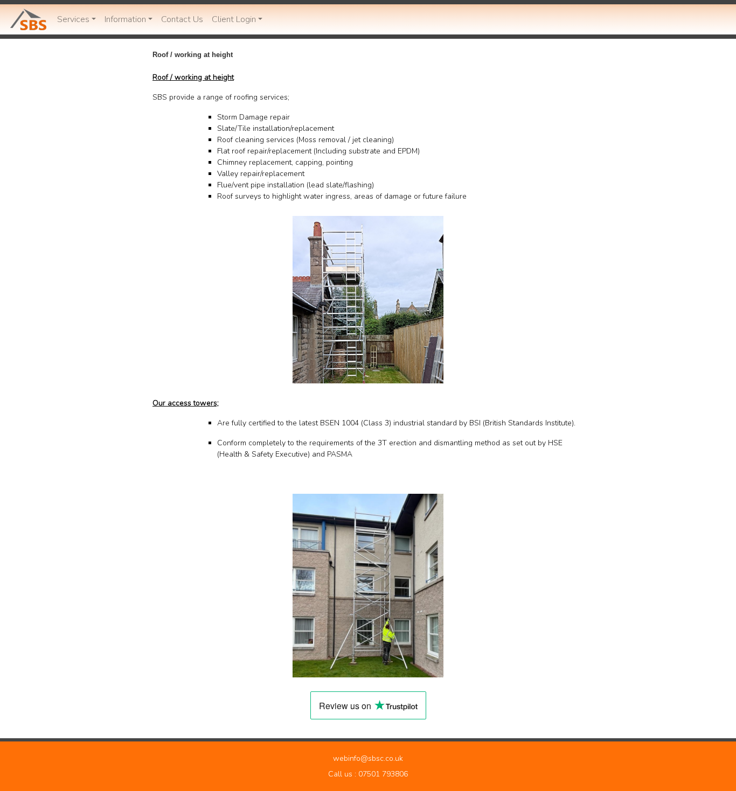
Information (125, 19)
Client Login (234, 19)
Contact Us (182, 19)
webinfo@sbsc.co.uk (368, 758)
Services (73, 19)
